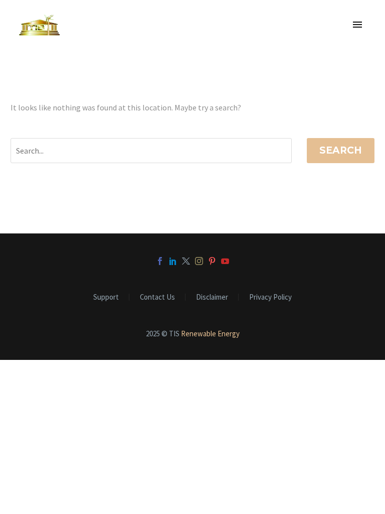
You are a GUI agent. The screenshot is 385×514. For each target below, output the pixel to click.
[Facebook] (160, 261)
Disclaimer (212, 297)
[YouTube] (225, 261)
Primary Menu (357, 25)
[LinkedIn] (173, 261)
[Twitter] (186, 261)
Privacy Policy (270, 297)
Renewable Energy (210, 333)
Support (106, 297)
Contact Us (157, 297)
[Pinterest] (212, 261)
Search (340, 150)
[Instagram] (199, 261)
